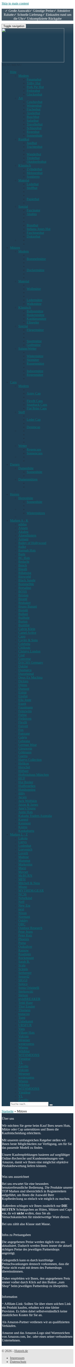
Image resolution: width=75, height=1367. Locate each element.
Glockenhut (34, 94)
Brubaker (24, 602)
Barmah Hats (27, 550)
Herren (14, 494)
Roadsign (24, 954)
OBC (21, 924)
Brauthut (32, 225)
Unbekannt (25, 1021)
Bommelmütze (36, 259)
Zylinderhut (34, 169)
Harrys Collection (30, 759)
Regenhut (33, 132)
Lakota (23, 838)
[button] (12, 65)
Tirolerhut (33, 158)
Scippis (23, 969)
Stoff (21, 412)
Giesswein (25, 748)
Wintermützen (36, 513)
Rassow (23, 950)
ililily (21, 793)
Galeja (22, 737)
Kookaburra (26, 830)
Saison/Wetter (27, 348)
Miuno (22, 887)
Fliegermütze (35, 330)
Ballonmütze (35, 311)
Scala (21, 965)
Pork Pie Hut (35, 87)
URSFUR (25, 1025)
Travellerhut (34, 124)
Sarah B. (24, 961)
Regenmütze (35, 374)
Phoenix (23, 939)
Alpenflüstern (27, 535)
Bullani (23, 614)
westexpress (26, 1044)
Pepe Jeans (25, 931)
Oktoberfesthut (36, 161)
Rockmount (26, 958)
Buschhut (33, 117)
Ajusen (23, 528)
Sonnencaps (34, 453)
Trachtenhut (34, 146)
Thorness (24, 1010)
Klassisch (24, 165)
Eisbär (22, 692)
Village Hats (26, 1032)
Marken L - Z (19, 834)
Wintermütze (35, 356)
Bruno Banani (27, 606)
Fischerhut (33, 109)
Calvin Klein (26, 629)
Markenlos (25, 864)
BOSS (22, 591)
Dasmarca (24, 670)
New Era (24, 905)
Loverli (23, 853)
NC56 (22, 894)
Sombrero (33, 176)
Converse (24, 659)
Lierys (22, 842)
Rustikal (23, 139)
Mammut (24, 860)
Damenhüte (26, 468)
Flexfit (22, 722)
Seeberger (24, 973)
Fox (21, 730)
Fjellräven (24, 718)
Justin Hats (25, 812)
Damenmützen (28, 479)
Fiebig (22, 715)
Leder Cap (34, 419)
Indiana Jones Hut (38, 229)
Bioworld (24, 576)
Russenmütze (35, 363)
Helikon (23, 763)
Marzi (22, 868)
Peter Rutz (25, 935)
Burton (23, 621)
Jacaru (22, 797)
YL (20, 1062)
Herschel (24, 767)
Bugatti (23, 610)
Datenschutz (18, 1361)
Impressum (17, 1358)
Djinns (22, 685)
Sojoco (23, 984)
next (21, 909)
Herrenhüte (25, 498)
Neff (21, 902)
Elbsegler (33, 322)
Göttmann (24, 752)
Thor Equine (26, 1006)
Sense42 (23, 976)
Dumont (23, 688)
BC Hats (24, 558)
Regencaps (34, 449)
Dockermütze (35, 270)
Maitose (23, 857)
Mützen (15, 247)
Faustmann (25, 707)
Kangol (23, 819)
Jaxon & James (28, 804)
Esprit (22, 703)
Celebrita (24, 644)
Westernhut (34, 105)
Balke (22, 546)
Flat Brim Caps (37, 408)
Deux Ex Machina (30, 677)
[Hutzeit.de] (33, 61)
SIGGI (22, 980)
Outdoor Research (30, 928)
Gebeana (24, 741)
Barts (21, 554)
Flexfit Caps (35, 401)
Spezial (23, 206)
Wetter (22, 445)
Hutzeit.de (21, 1351)
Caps (13, 382)
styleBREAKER (29, 999)
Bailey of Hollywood (32, 543)
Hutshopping (26, 789)
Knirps (22, 827)
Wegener (24, 1040)
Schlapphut (34, 128)
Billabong (24, 573)
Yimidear (24, 1058)
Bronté (22, 599)
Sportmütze (34, 341)
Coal (21, 655)
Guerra (23, 756)
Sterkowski (25, 991)
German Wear (27, 745)
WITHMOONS (28, 1055)
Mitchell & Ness (29, 883)
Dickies (23, 681)
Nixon (22, 913)
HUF (21, 778)
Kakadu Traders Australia (35, 816)
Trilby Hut (33, 83)
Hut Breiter (25, 782)
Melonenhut (34, 173)
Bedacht (23, 561)
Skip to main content (15, 3)
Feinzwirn (25, 711)
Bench (22, 565)
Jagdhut (32, 143)
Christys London (29, 651)
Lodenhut (24, 845)
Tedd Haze (25, 1002)
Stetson (23, 995)
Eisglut (23, 696)
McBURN (25, 875)
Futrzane (24, 733)
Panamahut (34, 79)
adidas (22, 524)
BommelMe (26, 584)
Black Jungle (26, 580)
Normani (24, 916)
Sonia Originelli (28, 987)
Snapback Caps (37, 404)
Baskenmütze (35, 315)
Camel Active (27, 632)
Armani (23, 539)
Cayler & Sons (28, 640)
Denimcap (33, 427)
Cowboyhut (34, 102)
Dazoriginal (26, 674)
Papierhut (33, 199)
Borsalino (24, 588)
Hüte (13, 72)
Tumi (21, 1017)
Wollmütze (34, 289)
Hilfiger (23, 771)
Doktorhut (33, 236)
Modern (23, 75)
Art (20, 98)
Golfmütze (34, 345)
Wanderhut (34, 154)
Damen (15, 464)
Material (23, 180)
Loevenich (25, 849)
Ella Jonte (24, 700)
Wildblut (24, 1051)
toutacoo (24, 1014)
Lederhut (33, 184)
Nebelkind (25, 898)
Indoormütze (35, 371)
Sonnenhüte (34, 135)
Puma (22, 943)
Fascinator (33, 210)
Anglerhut (33, 113)
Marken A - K (19, 520)
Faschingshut (35, 232)
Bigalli (22, 569)
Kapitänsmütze (36, 318)
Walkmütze (34, 303)
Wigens (23, 1047)
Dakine (23, 666)
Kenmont (24, 823)
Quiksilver (25, 946)
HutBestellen (26, 786)
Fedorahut (33, 90)
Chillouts (24, 647)
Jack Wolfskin (27, 801)
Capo (21, 636)
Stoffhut (32, 188)
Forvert (23, 726)
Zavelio (23, 1066)
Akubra (32, 214)
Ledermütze (34, 300)
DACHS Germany (30, 662)
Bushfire (24, 625)
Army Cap (34, 393)
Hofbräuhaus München (33, 774)
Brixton (23, 595)
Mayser (23, 872)
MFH (22, 879)
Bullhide (24, 617)
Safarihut (33, 120)
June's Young (27, 808)
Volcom (23, 1036)
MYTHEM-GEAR (31, 890)
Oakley (23, 920)
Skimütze (33, 360)
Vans (21, 1029)
